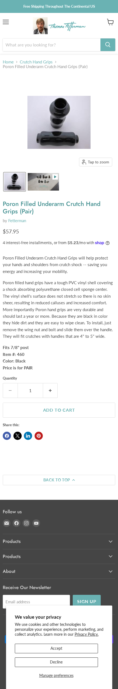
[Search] (107, 44)
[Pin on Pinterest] (39, 436)
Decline (56, 662)
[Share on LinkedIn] (28, 436)
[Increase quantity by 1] (50, 390)
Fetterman (17, 220)
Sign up (86, 601)
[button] (15, 181)
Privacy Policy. (87, 634)
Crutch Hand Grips (36, 62)
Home (8, 62)
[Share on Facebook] (7, 436)
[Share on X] (17, 436)
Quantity (10, 378)
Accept (56, 648)
